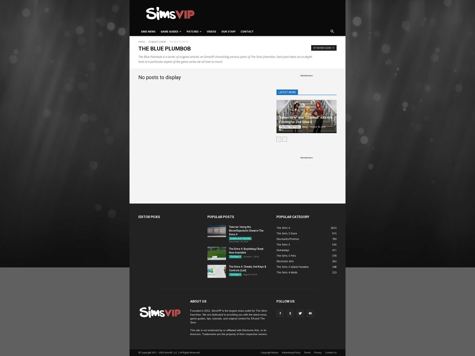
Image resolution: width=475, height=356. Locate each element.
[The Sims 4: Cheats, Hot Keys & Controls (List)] (216, 271)
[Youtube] (310, 313)
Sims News (148, 31)
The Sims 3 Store (286, 233)
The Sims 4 (235, 256)
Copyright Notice (269, 352)
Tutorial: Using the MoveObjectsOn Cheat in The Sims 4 (246, 230)
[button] (332, 31)
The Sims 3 (283, 244)
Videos (211, 31)
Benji (305, 126)
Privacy (318, 352)
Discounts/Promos (287, 239)
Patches (193, 31)
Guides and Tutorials (240, 238)
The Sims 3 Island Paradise (292, 267)
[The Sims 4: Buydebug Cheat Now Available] (216, 253)
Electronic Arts (285, 261)
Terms (307, 352)
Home (141, 41)
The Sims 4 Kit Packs (290, 127)
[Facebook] (280, 313)
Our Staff (228, 31)
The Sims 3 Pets (286, 255)
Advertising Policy (291, 352)
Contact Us (331, 352)
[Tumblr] (290, 313)
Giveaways (282, 250)
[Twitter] (300, 313)
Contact (247, 31)
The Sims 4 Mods (286, 272)
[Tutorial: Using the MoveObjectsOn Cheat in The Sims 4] (216, 231)
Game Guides (169, 31)
